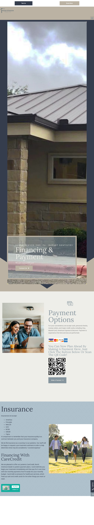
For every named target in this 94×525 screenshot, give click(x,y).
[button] (92, 18)
